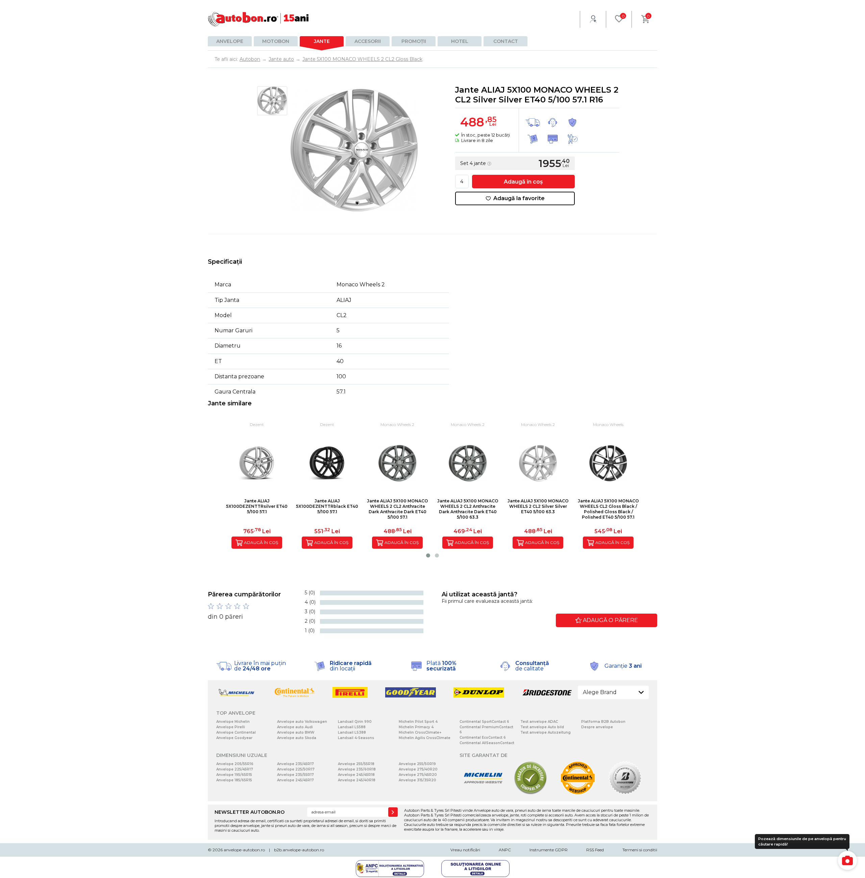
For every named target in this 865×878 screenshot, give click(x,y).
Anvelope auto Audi (295, 727)
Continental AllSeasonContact (487, 743)
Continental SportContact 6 (484, 721)
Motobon (275, 41)
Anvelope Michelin (233, 721)
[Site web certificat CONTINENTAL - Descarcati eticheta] (577, 793)
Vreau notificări (465, 849)
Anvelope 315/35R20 (417, 780)
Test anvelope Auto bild (542, 727)
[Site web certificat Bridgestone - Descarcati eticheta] (625, 793)
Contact (505, 41)
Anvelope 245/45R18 (356, 775)
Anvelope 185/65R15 (234, 780)
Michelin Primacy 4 (416, 727)
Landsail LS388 (352, 732)
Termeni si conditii (639, 849)
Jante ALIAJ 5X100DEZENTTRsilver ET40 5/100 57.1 (257, 506)
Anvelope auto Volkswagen (302, 721)
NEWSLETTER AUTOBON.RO (250, 812)
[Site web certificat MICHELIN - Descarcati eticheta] (483, 793)
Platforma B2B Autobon (603, 721)
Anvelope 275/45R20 (418, 775)
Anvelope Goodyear (234, 738)
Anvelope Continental (236, 732)
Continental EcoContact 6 (483, 737)
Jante (322, 41)
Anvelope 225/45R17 (234, 769)
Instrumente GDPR (548, 849)
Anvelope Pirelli (230, 727)
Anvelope (229, 41)
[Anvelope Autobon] (258, 19)
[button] (428, 555)
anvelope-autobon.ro (244, 849)
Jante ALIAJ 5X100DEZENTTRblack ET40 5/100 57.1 (327, 506)
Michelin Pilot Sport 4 (418, 721)
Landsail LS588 (352, 727)
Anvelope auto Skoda (296, 738)
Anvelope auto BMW (295, 732)
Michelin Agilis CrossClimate (424, 738)
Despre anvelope (597, 727)
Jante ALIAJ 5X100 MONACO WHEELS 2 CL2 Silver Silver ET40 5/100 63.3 (538, 506)
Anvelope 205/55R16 (234, 764)
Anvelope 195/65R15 (234, 775)
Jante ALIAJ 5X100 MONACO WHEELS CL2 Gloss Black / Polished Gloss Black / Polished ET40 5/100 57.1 (608, 509)
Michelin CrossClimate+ (420, 732)
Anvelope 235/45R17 (295, 764)
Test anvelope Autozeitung (545, 732)
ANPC (505, 849)
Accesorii (367, 41)
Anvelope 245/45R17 (295, 780)
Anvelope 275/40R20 (418, 769)
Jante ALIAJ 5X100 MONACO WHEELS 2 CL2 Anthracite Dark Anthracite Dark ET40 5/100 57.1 (397, 509)
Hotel (459, 41)
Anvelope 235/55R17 (295, 775)
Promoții (413, 41)
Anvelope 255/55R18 (356, 764)
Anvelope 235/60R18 (357, 769)
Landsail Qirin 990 (355, 721)
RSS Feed (595, 849)
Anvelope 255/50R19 (417, 764)
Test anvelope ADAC (539, 721)
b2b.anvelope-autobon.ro (299, 849)
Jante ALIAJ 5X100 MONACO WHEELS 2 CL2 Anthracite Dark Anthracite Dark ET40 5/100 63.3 (467, 509)
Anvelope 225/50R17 (296, 769)
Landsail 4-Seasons (356, 738)
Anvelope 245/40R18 (356, 780)
